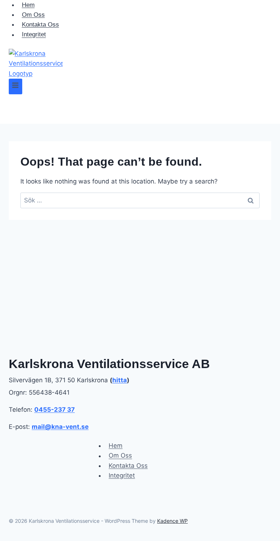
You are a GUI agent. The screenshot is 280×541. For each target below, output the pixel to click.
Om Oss (33, 14)
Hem (115, 445)
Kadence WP (172, 521)
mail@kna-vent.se (60, 426)
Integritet (34, 34)
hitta (119, 380)
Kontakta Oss (40, 24)
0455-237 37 (54, 409)
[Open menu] (15, 86)
